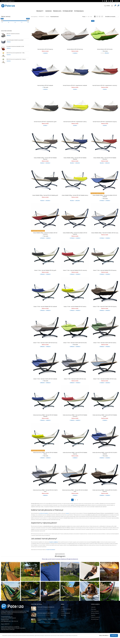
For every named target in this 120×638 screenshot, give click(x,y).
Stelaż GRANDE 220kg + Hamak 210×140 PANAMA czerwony (104, 158)
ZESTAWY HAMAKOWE (66, 609)
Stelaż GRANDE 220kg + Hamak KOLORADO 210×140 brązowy (75, 233)
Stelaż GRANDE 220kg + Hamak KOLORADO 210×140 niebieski (105, 196)
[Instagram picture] (10, 571)
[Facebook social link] (102, 1)
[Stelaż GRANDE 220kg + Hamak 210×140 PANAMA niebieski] (75, 142)
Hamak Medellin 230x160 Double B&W (15, 40)
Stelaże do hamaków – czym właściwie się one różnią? (47, 619)
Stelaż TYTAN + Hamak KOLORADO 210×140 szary (104, 379)
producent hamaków (43, 513)
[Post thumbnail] (33, 608)
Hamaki (47, 16)
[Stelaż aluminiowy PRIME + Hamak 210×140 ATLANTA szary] (45, 474)
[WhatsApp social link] (108, 1)
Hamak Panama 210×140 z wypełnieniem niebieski (75, 85)
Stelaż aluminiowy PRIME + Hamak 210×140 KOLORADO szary (75, 490)
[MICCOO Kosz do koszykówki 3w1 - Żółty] (3, 54)
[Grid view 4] (97, 16)
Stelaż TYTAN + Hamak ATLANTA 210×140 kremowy (45, 342)
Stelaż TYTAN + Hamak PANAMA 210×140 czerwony (75, 270)
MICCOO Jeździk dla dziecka (13, 33)
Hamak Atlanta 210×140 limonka (104, 49)
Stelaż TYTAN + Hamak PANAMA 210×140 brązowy (104, 270)
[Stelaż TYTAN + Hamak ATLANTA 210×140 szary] (75, 363)
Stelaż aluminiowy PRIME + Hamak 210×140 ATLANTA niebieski (104, 453)
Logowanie (93, 607)
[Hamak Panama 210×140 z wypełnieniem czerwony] (105, 70)
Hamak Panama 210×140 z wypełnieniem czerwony (104, 85)
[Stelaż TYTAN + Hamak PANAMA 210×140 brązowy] (105, 255)
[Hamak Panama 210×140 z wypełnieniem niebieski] (75, 70)
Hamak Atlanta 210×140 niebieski (45, 85)
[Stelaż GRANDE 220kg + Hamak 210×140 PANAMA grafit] (45, 180)
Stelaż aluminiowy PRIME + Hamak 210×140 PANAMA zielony (45, 453)
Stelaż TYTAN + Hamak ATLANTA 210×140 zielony (104, 342)
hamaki (67, 513)
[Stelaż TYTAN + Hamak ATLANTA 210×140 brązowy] (105, 291)
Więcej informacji (104, 635)
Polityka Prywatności (95, 617)
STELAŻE (63, 611)
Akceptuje (114, 635)
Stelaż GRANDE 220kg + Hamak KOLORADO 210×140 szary (104, 233)
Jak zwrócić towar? (95, 619)
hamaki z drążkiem (53, 542)
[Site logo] (8, 5)
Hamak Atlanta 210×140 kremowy (75, 49)
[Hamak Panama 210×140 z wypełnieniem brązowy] (105, 106)
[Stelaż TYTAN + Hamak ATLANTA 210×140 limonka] (75, 327)
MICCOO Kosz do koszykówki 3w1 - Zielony (16, 59)
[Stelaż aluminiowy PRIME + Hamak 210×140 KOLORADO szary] (75, 474)
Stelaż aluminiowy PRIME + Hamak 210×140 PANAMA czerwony (75, 415)
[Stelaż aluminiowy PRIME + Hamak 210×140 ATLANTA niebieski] (105, 437)
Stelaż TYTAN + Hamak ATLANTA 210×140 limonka (75, 342)
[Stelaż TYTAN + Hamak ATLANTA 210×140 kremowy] (45, 327)
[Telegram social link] (112, 1)
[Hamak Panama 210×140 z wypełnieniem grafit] (45, 106)
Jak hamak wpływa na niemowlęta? (45, 613)
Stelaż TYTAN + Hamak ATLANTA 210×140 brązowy (105, 306)
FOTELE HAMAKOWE (65, 613)
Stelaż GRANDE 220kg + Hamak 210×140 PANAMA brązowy (45, 158)
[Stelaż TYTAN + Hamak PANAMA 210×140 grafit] (45, 255)
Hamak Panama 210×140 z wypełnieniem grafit (45, 121)
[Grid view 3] (94, 16)
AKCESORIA (63, 615)
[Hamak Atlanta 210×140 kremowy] (75, 34)
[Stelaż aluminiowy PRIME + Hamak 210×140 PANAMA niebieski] (45, 399)
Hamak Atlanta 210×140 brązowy (45, 49)
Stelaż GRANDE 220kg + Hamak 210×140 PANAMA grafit (45, 195)
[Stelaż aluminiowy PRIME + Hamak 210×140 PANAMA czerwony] (75, 399)
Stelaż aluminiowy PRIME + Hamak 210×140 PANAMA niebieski (45, 415)
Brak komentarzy (48, 608)
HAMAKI (63, 607)
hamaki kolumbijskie (50, 549)
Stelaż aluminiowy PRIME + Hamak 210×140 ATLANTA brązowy (104, 490)
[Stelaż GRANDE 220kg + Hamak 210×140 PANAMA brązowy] (45, 142)
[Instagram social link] (104, 1)
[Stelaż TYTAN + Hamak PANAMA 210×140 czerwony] (75, 255)
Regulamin (93, 615)
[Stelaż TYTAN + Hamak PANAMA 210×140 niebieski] (45, 291)
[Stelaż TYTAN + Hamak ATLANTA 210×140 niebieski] (45, 363)
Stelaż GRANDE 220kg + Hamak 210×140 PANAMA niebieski (75, 158)
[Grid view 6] (102, 16)
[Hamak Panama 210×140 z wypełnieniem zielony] (75, 106)
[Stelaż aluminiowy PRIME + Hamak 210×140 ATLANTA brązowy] (105, 474)
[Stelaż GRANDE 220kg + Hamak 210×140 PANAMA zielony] (75, 180)
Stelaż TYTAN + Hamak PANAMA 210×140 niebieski (45, 306)
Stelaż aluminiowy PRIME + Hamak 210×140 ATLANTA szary (45, 490)
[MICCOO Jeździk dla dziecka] (3, 35)
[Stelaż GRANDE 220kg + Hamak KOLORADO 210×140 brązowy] (75, 217)
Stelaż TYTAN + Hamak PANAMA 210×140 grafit (45, 270)
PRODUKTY (41, 16)
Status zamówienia (95, 611)
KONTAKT (117, 1)
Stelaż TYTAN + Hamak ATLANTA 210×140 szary (75, 379)
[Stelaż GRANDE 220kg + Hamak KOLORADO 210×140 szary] (105, 217)
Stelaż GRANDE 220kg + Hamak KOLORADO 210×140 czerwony (45, 233)
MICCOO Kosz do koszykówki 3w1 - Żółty (15, 52)
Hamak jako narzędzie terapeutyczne (45, 607)
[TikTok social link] (110, 1)
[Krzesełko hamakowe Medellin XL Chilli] (3, 48)
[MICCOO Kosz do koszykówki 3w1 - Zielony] (3, 61)
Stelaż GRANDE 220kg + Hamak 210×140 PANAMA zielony (75, 195)
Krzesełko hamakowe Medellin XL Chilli (15, 46)
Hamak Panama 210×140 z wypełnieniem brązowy (105, 121)
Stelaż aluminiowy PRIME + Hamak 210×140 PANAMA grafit (105, 415)
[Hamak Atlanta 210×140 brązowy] (45, 34)
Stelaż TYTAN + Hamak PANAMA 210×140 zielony (75, 306)
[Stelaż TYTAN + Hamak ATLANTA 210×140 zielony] (105, 327)
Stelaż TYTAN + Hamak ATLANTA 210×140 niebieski (45, 379)
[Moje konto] (112, 5)
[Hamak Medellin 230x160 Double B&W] (3, 41)
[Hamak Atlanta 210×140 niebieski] (45, 70)
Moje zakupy (93, 609)
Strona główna (34, 16)
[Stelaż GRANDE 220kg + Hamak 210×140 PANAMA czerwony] (105, 142)
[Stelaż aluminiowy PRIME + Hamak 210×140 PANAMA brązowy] (75, 437)
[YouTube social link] (106, 1)
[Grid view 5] (99, 16)
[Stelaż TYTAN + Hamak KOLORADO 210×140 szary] (105, 363)
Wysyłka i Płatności (95, 613)
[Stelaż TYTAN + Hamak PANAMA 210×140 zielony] (75, 291)
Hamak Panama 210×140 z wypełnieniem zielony (75, 121)
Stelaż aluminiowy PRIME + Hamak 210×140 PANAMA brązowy (75, 453)
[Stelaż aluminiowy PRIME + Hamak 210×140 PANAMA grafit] (105, 399)
